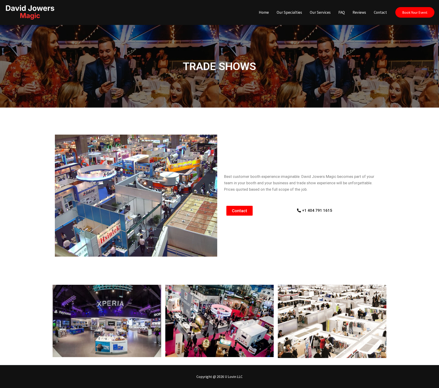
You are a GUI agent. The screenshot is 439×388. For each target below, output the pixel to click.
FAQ (341, 12)
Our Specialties (289, 12)
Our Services (320, 12)
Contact (380, 12)
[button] (414, 12)
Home (264, 12)
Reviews (359, 12)
